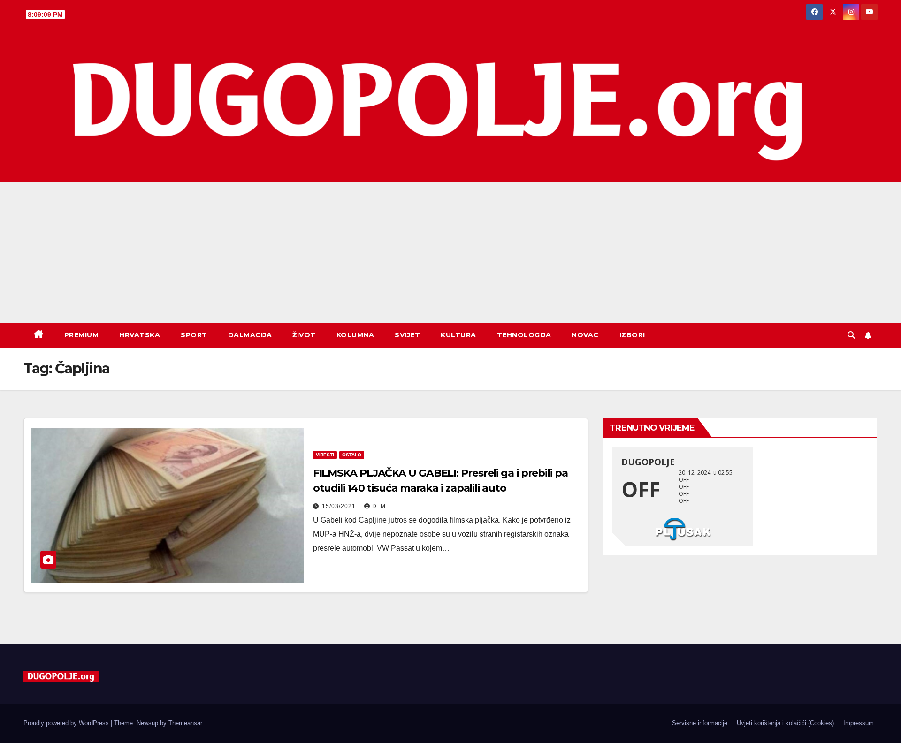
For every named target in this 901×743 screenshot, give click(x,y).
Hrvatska (139, 335)
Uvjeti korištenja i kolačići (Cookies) (785, 723)
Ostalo (351, 454)
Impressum (858, 723)
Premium (81, 335)
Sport (194, 335)
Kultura (458, 335)
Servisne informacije (699, 723)
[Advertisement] (450, 252)
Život (304, 335)
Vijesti (325, 454)
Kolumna (355, 335)
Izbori (632, 335)
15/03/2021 (340, 506)
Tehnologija (524, 335)
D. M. (380, 506)
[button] (851, 335)
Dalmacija (250, 335)
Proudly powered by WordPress (67, 723)
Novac (585, 335)
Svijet (407, 335)
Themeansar (185, 723)
